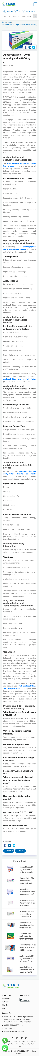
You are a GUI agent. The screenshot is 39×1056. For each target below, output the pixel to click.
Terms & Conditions (29, 1041)
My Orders (5, 1002)
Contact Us (16, 1041)
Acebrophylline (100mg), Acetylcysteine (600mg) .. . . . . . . (19, 26)
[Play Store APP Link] (25, 1000)
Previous (9, 851)
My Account (6, 999)
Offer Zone (5, 1005)
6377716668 (18, 1025)
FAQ (19, 1046)
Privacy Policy (9, 1044)
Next (20, 851)
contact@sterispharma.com (14, 1031)
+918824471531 (10, 1028)
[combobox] (6, 16)
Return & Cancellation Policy (25, 1044)
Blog (9, 22)
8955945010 (9, 1025)
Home (4, 22)
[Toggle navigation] (35, 4)
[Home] (9, 4)
